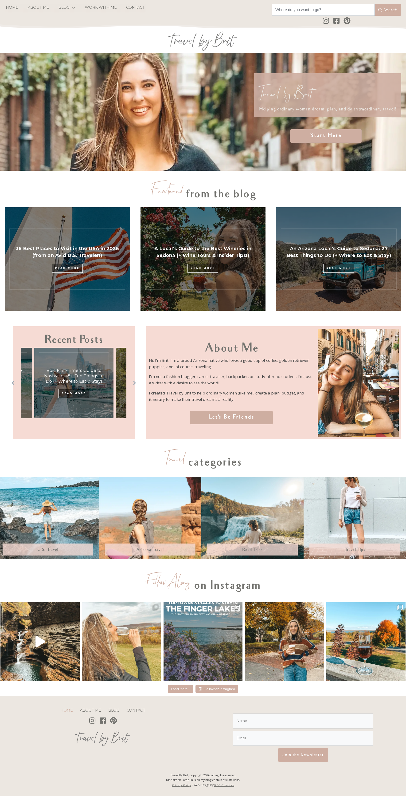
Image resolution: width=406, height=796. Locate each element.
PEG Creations (224, 785)
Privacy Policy (181, 785)
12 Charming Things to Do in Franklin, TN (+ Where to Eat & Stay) (74, 376)
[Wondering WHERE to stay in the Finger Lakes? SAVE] (203, 641)
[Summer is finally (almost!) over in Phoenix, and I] (284, 641)
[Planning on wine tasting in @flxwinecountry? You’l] (121, 641)
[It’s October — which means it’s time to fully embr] (40, 641)
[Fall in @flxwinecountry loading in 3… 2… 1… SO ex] (366, 641)
